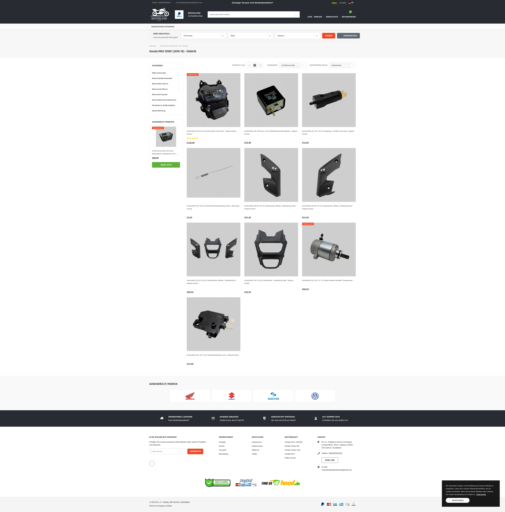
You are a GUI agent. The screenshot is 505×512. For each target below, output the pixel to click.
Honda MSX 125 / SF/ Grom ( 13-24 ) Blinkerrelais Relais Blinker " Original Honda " (270, 132)
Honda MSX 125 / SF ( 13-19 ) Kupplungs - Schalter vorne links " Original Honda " (328, 132)
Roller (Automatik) (159, 73)
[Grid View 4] (260, 65)
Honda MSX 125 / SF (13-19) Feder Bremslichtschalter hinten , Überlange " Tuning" (213, 207)
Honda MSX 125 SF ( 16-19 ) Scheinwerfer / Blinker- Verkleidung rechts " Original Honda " (270, 207)
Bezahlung (223, 454)
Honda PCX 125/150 (293, 442)
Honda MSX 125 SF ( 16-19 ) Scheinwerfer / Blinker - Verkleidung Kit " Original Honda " (211, 282)
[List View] (249, 65)
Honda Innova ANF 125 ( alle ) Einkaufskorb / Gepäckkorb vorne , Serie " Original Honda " (164, 152)
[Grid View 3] (254, 65)
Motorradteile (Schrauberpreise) (164, 100)
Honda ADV (290, 454)
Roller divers (290, 458)
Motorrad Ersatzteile (159, 94)
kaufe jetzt (166, 165)
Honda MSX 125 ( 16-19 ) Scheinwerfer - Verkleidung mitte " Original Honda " (268, 282)
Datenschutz (257, 446)
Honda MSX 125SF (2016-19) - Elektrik (174, 46)
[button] (193, 138)
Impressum (257, 442)
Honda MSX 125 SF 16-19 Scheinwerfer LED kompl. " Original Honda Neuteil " (211, 132)
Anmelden (318, 17)
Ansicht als (238, 65)
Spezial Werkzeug (158, 111)
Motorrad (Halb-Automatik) (162, 78)
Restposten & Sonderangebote (163, 105)
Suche (221, 446)
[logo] (159, 14)
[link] (166, 137)
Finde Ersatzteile (161, 33)
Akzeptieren (457, 500)
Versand (222, 450)
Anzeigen (272, 65)
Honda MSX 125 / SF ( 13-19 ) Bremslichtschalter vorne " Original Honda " (213, 355)
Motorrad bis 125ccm (160, 84)
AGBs (254, 454)
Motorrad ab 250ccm (160, 89)
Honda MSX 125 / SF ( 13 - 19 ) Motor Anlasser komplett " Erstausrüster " (328, 280)
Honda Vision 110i (292, 450)
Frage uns (330, 460)
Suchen (328, 35)
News (334, 3)
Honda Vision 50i (292, 446)
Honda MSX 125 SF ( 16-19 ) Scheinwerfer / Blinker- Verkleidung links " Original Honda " (327, 207)
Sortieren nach (318, 65)
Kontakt (342, 3)
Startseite (152, 46)
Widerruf (255, 450)
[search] (296, 14)
